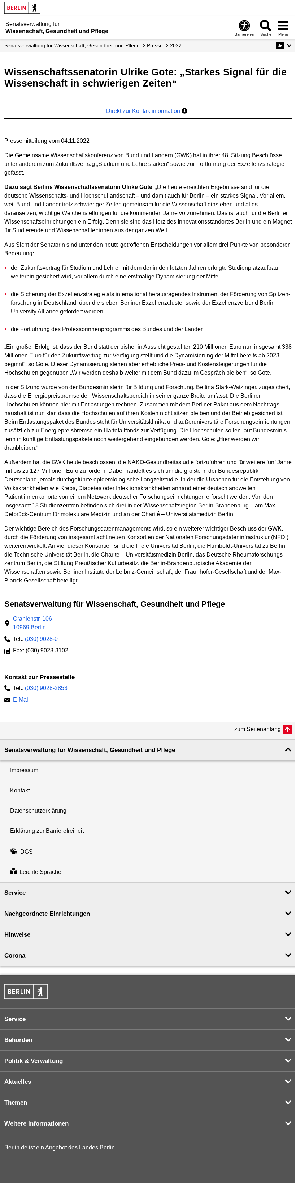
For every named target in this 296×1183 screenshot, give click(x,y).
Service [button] (15, 892)
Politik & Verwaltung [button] (33, 1060)
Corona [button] (14, 955)
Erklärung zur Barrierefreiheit (47, 831)
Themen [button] (15, 1102)
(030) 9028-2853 (46, 688)
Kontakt (20, 790)
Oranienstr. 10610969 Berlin (32, 623)
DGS (26, 852)
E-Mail (21, 700)
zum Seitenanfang (257, 729)
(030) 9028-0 (41, 639)
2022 (176, 45)
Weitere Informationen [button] (36, 1123)
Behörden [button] (18, 1040)
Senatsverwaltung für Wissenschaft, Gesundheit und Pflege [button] (89, 750)
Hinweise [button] (17, 934)
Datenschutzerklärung (38, 811)
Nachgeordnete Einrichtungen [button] (47, 913)
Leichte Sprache (40, 872)
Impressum (24, 770)
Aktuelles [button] (17, 1081)
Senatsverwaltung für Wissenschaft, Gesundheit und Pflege (72, 45)
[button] (284, 45)
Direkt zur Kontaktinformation (144, 111)
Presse (155, 45)
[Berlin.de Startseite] (22, 8)
